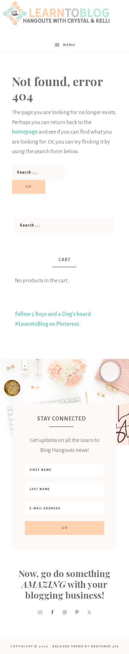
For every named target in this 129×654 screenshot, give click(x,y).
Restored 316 (105, 646)
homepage (25, 132)
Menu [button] (69, 45)
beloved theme (67, 646)
